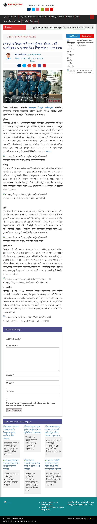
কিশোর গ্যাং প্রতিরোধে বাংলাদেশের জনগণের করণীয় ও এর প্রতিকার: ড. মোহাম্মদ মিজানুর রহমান (32, 482)
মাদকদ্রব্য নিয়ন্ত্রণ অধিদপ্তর (27, 17)
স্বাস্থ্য (36, 21)
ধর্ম (64, 17)
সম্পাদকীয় (25, 21)
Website (10, 391)
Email (10, 383)
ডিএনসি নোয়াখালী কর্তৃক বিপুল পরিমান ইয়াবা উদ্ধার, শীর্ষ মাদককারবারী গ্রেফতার (53, 479)
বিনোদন (77, 17)
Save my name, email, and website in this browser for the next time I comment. (30, 404)
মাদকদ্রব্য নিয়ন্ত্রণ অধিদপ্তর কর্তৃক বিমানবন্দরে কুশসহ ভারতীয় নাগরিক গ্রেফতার (60, 27)
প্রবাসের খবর (70, 17)
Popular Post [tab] (86, 36)
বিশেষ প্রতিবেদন (8, 21)
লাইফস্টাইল (17, 21)
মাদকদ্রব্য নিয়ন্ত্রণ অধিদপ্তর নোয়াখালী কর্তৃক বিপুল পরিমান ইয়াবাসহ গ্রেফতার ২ (53, 447)
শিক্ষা (60, 17)
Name (10, 375)
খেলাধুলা (47, 17)
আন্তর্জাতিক (40, 17)
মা (29, 107)
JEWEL (90, 518)
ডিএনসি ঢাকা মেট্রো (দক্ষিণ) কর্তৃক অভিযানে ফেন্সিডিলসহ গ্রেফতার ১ (31, 443)
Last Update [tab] (73, 36)
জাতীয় (16, 17)
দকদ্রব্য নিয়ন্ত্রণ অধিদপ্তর (41, 107)
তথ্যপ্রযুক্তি (54, 17)
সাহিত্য (31, 21)
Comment (12, 345)
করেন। (48, 151)
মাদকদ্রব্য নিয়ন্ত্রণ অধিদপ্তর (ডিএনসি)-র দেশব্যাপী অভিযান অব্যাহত (11, 479)
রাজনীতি (10, 17)
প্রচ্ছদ (5, 17)
